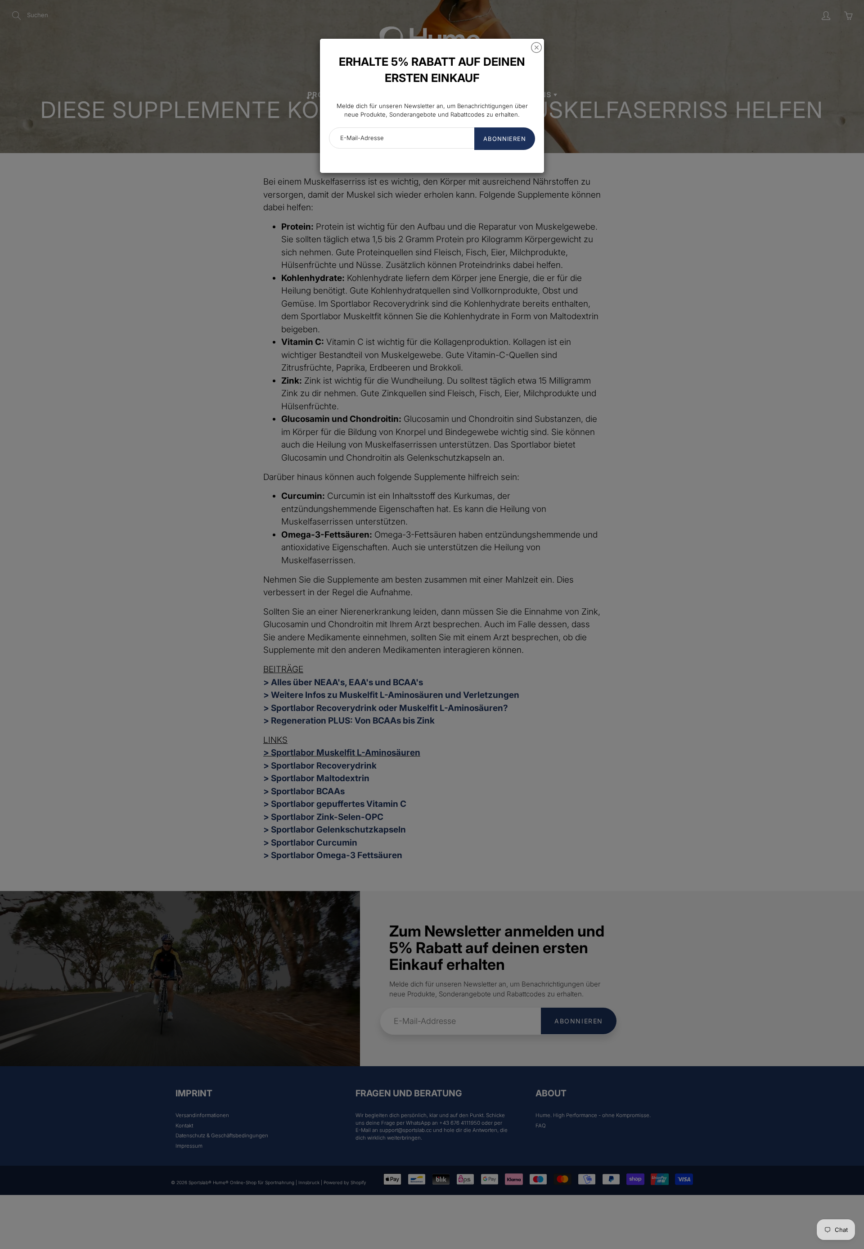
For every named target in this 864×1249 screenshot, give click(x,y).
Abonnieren (504, 138)
